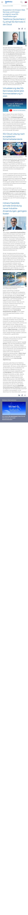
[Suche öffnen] (21, 2)
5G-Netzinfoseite (13, 416)
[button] (19, 29)
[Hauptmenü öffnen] (2, 2)
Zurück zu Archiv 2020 (8, 5)
